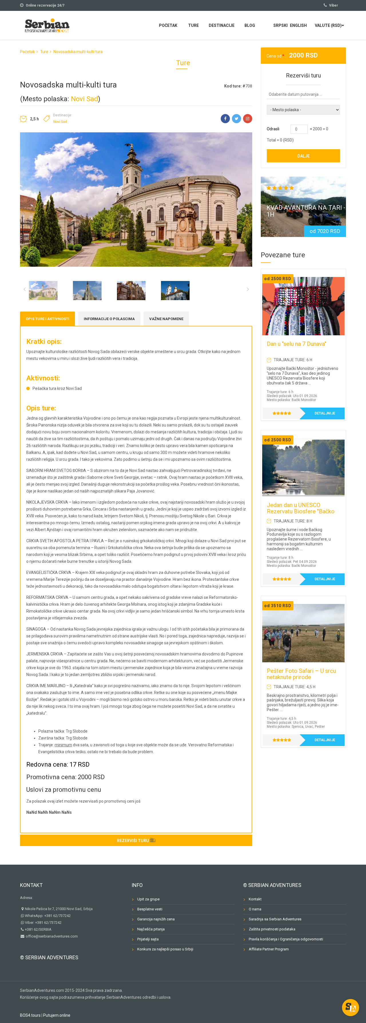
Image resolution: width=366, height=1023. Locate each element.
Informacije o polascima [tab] (109, 319)
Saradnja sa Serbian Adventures (275, 919)
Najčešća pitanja (151, 929)
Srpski (280, 25)
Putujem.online (56, 1015)
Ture (193, 25)
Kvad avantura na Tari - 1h (305, 211)
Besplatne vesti (149, 909)
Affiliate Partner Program (269, 949)
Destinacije (221, 25)
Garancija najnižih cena (156, 919)
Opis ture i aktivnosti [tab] (47, 319)
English (298, 25)
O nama (255, 909)
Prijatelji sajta (148, 939)
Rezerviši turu (133, 840)
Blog (249, 25)
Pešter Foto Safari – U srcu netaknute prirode (301, 674)
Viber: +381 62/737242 (43, 922)
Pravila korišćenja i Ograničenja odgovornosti (286, 939)
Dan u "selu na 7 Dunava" (296, 343)
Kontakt (31, 885)
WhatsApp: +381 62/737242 (48, 916)
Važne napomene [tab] (166, 319)
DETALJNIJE (325, 413)
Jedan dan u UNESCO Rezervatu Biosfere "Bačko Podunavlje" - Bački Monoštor (301, 514)
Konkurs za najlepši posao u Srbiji (165, 949)
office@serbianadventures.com (51, 936)
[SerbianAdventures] (47, 25)
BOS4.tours (30, 1015)
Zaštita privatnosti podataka (272, 929)
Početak (168, 25)
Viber (333, 5)
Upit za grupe (148, 899)
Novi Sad (84, 99)
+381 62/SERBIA (38, 929)
